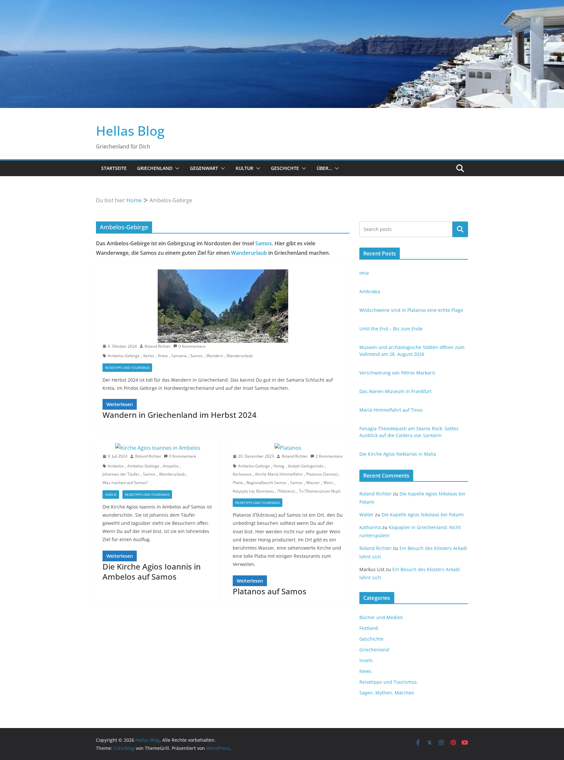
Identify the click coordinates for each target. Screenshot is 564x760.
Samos (263, 243)
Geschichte (285, 168)
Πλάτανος (286, 491)
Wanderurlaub (249, 252)
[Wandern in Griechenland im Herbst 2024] (222, 306)
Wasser (313, 482)
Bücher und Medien (381, 617)
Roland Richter (158, 346)
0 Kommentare (192, 346)
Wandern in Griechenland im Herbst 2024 (179, 414)
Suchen (460, 229)
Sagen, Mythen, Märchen (386, 693)
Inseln (111, 494)
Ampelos (171, 466)
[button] (176, 168)
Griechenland (154, 168)
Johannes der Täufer (120, 474)
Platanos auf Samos (269, 591)
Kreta (163, 355)
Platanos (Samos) (322, 474)
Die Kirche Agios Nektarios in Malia (397, 454)
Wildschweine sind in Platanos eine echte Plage (411, 310)
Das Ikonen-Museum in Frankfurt (395, 391)
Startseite (114, 168)
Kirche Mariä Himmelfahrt (279, 474)
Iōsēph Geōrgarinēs (306, 466)
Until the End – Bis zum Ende (391, 329)
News (365, 671)
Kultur (244, 168)
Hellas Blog (130, 131)
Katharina (370, 527)
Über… (324, 168)
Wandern (214, 355)
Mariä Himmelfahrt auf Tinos (391, 410)
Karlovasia (242, 474)
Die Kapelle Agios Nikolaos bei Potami (423, 514)
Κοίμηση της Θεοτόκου (253, 491)
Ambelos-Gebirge (124, 355)
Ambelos (116, 466)
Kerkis (148, 355)
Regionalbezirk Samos (266, 482)
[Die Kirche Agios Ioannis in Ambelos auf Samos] (157, 448)
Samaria (179, 355)
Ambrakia (369, 291)
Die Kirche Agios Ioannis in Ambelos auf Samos (151, 571)
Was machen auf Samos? (125, 482)
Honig (279, 466)
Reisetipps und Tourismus (127, 367)
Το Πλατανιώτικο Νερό (319, 491)
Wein (328, 482)
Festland (368, 628)
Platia (238, 482)
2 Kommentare (329, 456)
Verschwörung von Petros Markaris (397, 373)
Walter (366, 514)
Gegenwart (204, 168)
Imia (364, 273)
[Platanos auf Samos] (288, 448)
